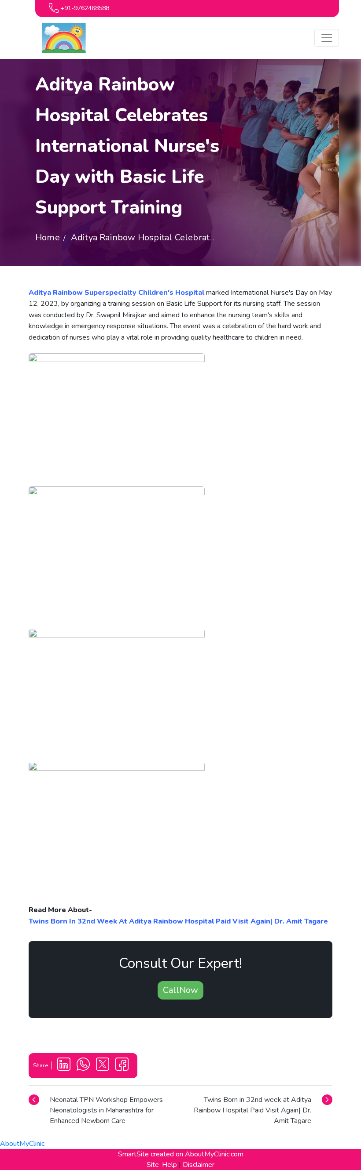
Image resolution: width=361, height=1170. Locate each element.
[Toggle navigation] (326, 38)
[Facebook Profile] (122, 1065)
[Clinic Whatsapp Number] (84, 1065)
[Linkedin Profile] (64, 1065)
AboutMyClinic (22, 1143)
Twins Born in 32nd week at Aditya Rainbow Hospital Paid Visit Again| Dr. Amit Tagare (252, 1110)
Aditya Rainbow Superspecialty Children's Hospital (116, 292)
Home (47, 237)
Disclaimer (198, 1165)
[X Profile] (103, 1065)
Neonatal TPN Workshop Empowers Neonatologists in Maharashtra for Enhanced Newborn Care (106, 1110)
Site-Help (162, 1165)
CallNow (180, 990)
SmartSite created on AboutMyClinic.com (180, 1154)
